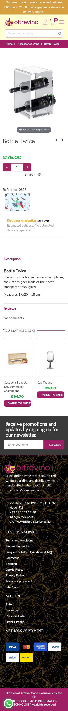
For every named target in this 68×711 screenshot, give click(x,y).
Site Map (12, 587)
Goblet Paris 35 (47, 383)
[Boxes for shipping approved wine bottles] (62, 140)
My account (13, 610)
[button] (34, 230)
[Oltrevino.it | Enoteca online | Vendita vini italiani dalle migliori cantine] (22, 22)
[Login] (45, 22)
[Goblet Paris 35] (50, 357)
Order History (15, 622)
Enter (9, 604)
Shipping (11, 564)
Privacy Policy (15, 575)
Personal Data (15, 616)
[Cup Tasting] (17, 357)
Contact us (12, 558)
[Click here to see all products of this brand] (17, 202)
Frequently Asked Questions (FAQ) (29, 552)
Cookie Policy (14, 570)
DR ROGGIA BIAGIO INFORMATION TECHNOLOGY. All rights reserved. (34, 702)
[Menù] (61, 22)
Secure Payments (17, 546)
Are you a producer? (19, 581)
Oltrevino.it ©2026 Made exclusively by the (34, 693)
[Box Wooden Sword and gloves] (56, 140)
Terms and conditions (19, 540)
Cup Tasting (11, 383)
